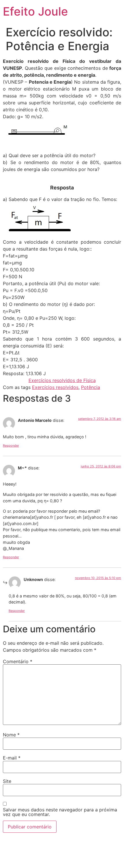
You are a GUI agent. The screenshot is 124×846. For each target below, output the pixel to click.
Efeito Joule (35, 11)
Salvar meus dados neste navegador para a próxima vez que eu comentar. (60, 812)
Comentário (17, 661)
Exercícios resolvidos (55, 387)
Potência (90, 387)
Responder (11, 445)
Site (7, 781)
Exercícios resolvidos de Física (62, 380)
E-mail (11, 757)
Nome (11, 734)
